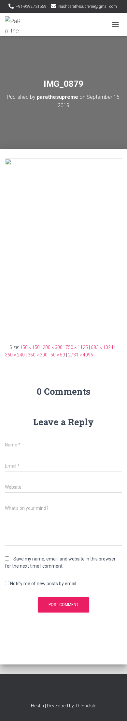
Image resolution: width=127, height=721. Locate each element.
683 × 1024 (102, 347)
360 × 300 (38, 354)
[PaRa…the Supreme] (15, 24)
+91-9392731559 (31, 6)
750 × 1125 (76, 347)
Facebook (58, 691)
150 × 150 (30, 347)
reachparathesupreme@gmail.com (87, 6)
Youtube (69, 691)
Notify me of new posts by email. (43, 583)
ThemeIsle (85, 705)
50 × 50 (57, 354)
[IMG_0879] (63, 246)
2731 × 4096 (80, 354)
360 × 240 (15, 354)
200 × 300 (53, 347)
